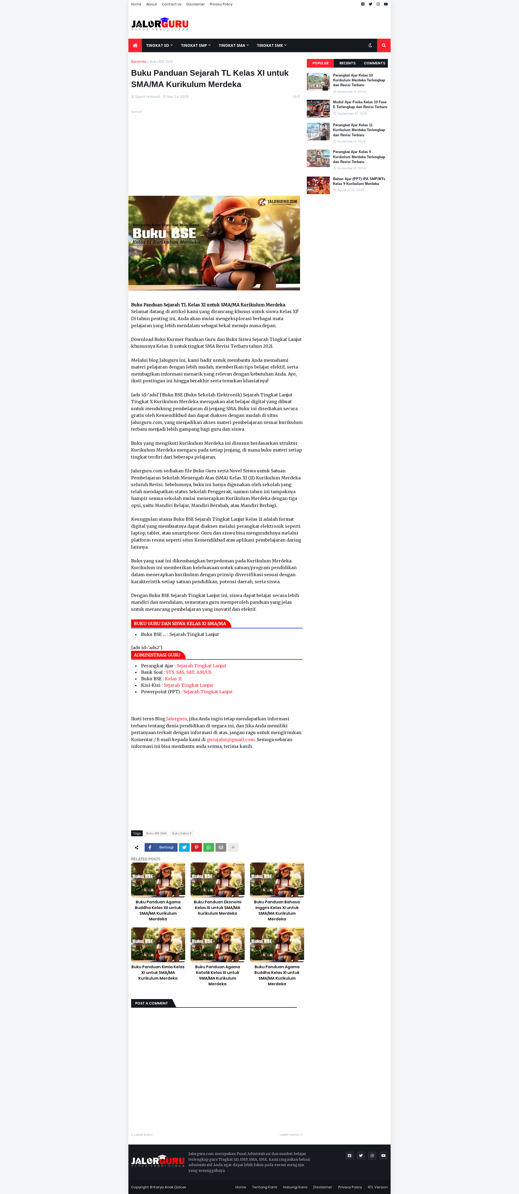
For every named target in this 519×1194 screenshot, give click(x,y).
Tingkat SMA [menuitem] (232, 45)
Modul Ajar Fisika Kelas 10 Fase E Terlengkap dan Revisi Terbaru (360, 104)
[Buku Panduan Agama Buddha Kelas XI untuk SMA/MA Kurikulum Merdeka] (277, 944)
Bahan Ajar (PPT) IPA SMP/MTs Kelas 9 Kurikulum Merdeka (359, 181)
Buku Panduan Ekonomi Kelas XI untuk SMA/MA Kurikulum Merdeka (217, 907)
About (151, 4)
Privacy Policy (221, 4)
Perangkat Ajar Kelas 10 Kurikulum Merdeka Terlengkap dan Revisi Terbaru (359, 80)
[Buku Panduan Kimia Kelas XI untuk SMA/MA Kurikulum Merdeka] (158, 944)
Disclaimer (196, 4)
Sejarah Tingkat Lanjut (201, 665)
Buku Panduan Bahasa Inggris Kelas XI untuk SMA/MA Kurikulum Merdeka (277, 910)
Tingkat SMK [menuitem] (270, 45)
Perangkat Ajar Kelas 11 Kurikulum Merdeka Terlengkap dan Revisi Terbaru (359, 130)
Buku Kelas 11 (181, 833)
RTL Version (378, 1187)
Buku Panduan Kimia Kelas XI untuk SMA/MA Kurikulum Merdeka (158, 972)
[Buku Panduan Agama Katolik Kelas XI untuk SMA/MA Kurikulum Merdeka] (218, 944)
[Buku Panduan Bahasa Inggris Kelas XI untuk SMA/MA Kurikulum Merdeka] (277, 880)
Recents (347, 63)
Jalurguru (176, 718)
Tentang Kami (264, 1187)
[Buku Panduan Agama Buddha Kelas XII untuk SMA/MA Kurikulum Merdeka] (158, 880)
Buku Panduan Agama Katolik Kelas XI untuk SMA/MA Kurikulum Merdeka (217, 975)
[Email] (220, 847)
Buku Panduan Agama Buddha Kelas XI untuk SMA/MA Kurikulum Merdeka (277, 975)
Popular (320, 63)
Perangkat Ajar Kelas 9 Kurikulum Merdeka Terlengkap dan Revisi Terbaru (359, 157)
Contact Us (172, 4)
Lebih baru (143, 1134)
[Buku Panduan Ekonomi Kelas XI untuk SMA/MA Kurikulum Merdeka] (218, 880)
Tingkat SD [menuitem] (157, 45)
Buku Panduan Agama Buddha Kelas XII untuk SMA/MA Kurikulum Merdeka (158, 910)
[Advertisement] (292, 24)
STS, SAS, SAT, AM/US (188, 672)
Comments (374, 63)
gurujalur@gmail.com (231, 739)
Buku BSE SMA (161, 61)
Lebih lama (289, 1134)
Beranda (139, 61)
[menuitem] (135, 45)
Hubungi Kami (295, 1187)
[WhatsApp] (208, 847)
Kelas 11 (173, 678)
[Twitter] (184, 847)
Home (136, 4)
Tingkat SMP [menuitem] (194, 45)
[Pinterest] (196, 847)
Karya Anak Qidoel (170, 1187)
